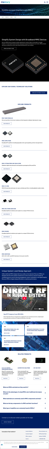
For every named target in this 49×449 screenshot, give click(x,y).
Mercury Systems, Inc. (43, 431)
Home (3, 17)
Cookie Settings (14, 446)
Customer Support (29, 433)
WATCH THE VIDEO (6, 333)
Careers (27, 438)
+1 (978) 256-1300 (42, 438)
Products (7, 17)
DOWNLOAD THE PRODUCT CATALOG (38, 92)
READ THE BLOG (6, 344)
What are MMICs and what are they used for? (15, 387)
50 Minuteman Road (42, 433)
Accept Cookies (23, 446)
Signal (11, 17)
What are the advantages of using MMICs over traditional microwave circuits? (22, 393)
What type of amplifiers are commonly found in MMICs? (19, 408)
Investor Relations (29, 431)
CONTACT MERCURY (8, 421)
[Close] (47, 442)
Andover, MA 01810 (42, 436)
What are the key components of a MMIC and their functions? (20, 403)
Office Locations (29, 436)
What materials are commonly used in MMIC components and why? (22, 398)
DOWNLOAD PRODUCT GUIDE (9, 48)
